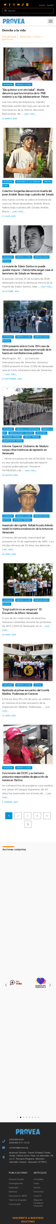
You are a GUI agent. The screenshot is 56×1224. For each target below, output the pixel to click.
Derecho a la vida (24, 84)
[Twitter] (5, 4)
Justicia (38, 685)
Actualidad (8, 84)
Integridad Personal (12, 437)
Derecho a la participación (28, 429)
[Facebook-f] (9, 4)
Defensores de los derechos (28, 182)
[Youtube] (18, 4)
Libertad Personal (31, 437)
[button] (50, 21)
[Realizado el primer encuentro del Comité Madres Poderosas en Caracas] (28, 662)
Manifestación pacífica (13, 441)
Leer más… (30, 113)
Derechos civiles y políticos (21, 433)
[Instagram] (14, 4)
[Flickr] (27, 4)
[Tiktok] (23, 4)
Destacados (41, 433)
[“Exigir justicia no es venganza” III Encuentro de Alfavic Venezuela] (28, 579)
